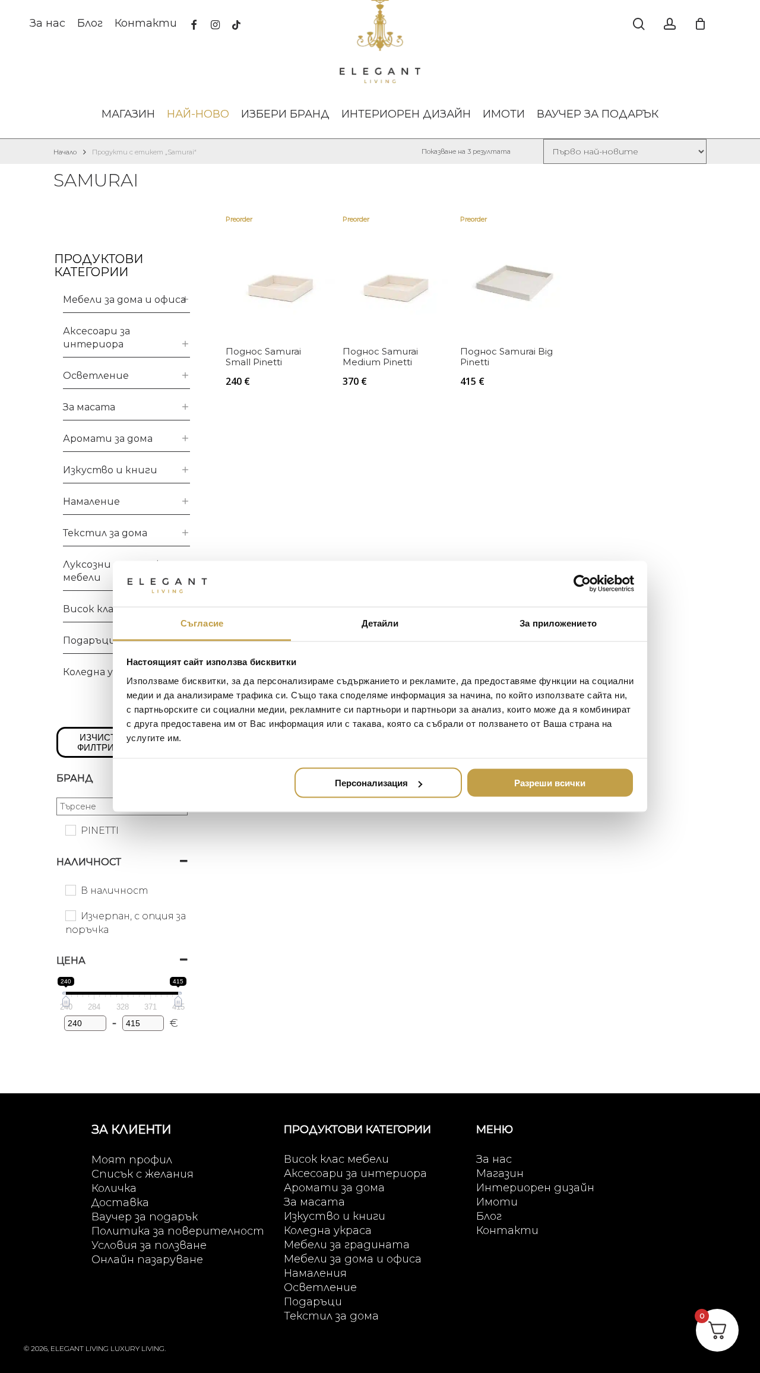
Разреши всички (549, 783)
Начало (65, 152)
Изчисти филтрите (101, 742)
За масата (89, 407)
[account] (670, 24)
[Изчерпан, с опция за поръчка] (70, 915)
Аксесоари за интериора (96, 337)
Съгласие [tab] (201, 623)
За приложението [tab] (558, 623)
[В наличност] (70, 889)
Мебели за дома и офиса (124, 299)
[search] (639, 24)
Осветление (96, 375)
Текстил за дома (105, 533)
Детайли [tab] (380, 623)
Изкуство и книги (110, 470)
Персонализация (371, 783)
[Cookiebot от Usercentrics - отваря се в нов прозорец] (582, 584)
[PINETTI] (70, 829)
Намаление (91, 501)
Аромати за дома (108, 438)
